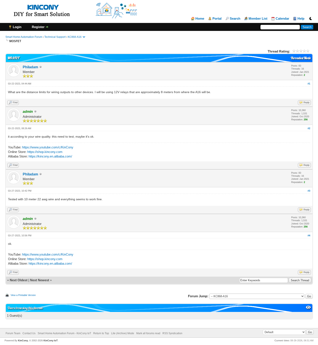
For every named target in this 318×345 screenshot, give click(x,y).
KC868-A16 (75, 36)
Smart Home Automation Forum (23, 36)
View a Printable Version (23, 295)
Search (235, 18)
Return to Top (101, 333)
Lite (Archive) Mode (122, 333)
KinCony (23, 340)
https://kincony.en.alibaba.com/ (50, 156)
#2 (309, 128)
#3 (309, 190)
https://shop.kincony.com (45, 152)
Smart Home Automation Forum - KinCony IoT (64, 333)
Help (300, 18)
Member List (258, 18)
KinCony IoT (50, 340)
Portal (217, 18)
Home (199, 18)
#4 (309, 235)
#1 (309, 83)
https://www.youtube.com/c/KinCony (47, 147)
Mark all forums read (148, 333)
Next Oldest (18, 280)
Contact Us (28, 333)
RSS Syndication (172, 333)
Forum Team (13, 333)
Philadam (30, 67)
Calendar (282, 18)
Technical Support (55, 36)
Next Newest (39, 280)
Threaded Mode (301, 58)
